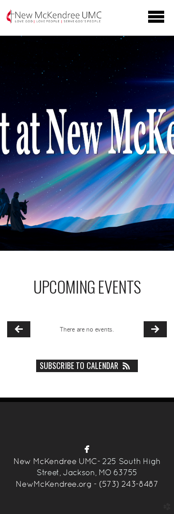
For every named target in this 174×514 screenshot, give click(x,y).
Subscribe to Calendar (79, 365)
